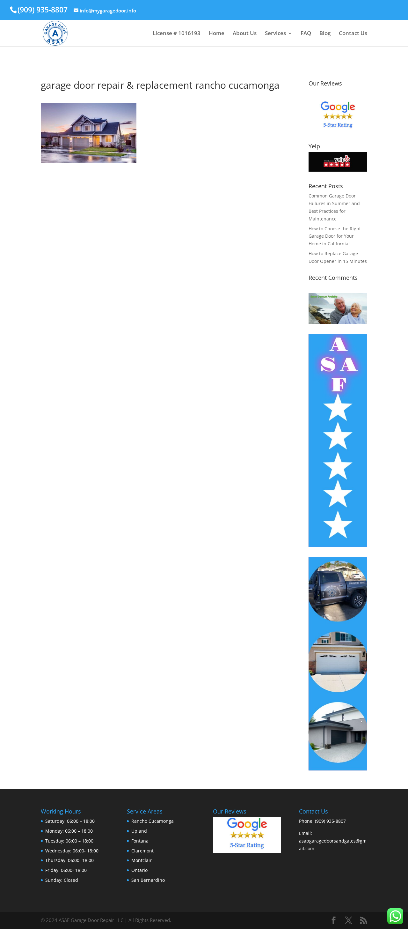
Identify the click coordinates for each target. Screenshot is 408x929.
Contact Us (353, 34)
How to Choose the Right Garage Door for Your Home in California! (335, 236)
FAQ (306, 34)
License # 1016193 (176, 34)
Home (216, 34)
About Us (245, 34)
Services (275, 34)
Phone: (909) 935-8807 (322, 821)
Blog (325, 34)
